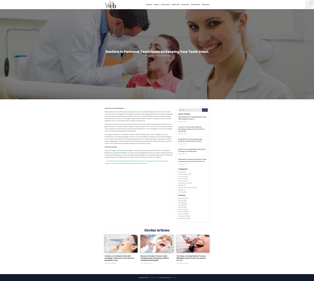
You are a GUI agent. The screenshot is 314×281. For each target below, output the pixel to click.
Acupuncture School (184, 183)
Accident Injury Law (183, 174)
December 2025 (182, 216)
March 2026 (181, 209)
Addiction (181, 185)
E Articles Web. (154, 277)
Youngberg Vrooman (151, 56)
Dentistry (167, 56)
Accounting (181, 178)
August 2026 (181, 198)
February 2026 (182, 211)
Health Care (175, 4)
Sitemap (173, 277)
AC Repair (181, 172)
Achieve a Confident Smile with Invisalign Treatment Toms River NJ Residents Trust (119, 258)
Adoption (180, 190)
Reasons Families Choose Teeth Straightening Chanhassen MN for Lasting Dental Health (155, 258)
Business (149, 4)
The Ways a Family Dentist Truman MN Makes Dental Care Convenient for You (191, 258)
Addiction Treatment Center (186, 187)
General (156, 4)
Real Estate (205, 4)
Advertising (181, 192)
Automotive (185, 4)
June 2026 (181, 203)
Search (205, 110)
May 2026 (181, 205)
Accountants (182, 176)
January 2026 (182, 214)
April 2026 (181, 207)
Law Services (165, 4)
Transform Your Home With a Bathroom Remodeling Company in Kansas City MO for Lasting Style (191, 129)
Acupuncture (182, 181)
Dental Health (195, 4)
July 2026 (180, 200)
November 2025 (182, 218)
